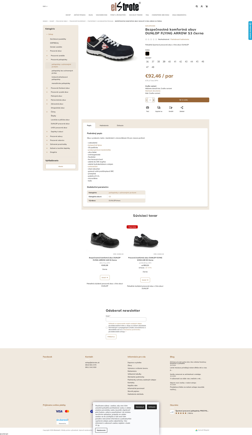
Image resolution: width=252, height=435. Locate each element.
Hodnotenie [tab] (104, 125)
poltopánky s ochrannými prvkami (61, 65)
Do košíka (184, 100)
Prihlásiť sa (111, 337)
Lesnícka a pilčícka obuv (60, 120)
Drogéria (53, 152)
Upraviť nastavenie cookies (88, 430)
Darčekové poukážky (58, 39)
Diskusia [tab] (120, 125)
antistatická (92, 166)
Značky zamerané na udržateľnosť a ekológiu (185, 374)
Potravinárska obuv (58, 100)
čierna (104, 269)
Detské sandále (56, 47)
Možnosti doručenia (152, 91)
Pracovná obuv (56, 51)
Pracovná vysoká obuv (59, 92)
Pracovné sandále (58, 56)
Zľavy (130, 365)
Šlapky (53, 116)
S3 (110, 197)
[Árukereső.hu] (62, 420)
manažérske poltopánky (61, 83)
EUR (44, 6)
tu (98, 425)
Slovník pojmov (133, 391)
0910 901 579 (90, 365)
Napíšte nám (133, 385)
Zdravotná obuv (57, 104)
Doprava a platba (134, 362)
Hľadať (60, 166)
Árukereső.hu (62, 423)
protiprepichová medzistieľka (99, 150)
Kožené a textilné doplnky (60, 148)
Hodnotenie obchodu (136, 394)
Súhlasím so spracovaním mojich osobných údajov (125, 323)
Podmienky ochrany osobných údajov (142, 380)
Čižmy (53, 112)
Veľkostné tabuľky (134, 374)
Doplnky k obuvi (57, 132)
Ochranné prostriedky (58, 144)
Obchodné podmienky (136, 377)
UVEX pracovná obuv (59, 128)
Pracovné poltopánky (59, 60)
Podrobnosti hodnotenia (180, 39)
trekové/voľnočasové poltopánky (60, 78)
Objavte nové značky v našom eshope (183, 382)
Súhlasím (151, 407)
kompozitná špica (95, 145)
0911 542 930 (90, 367)
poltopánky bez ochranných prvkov (62, 72)
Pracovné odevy (56, 136)
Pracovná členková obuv (60, 88)
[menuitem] (68, 15)
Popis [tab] (89, 125)
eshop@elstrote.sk (92, 362)
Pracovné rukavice (57, 140)
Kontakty (131, 383)
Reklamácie (132, 371)
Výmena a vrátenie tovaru (138, 368)
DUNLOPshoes (150, 26)
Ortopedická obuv (58, 108)
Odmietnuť (140, 407)
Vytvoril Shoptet (203, 430)
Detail (104, 277)
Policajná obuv (56, 96)
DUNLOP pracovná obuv (60, 124)
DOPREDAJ (54, 43)
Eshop (51, 34)
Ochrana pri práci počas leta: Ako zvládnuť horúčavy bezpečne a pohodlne (188, 362)
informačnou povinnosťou (131, 329)
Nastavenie (101, 430)
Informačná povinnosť (136, 388)
